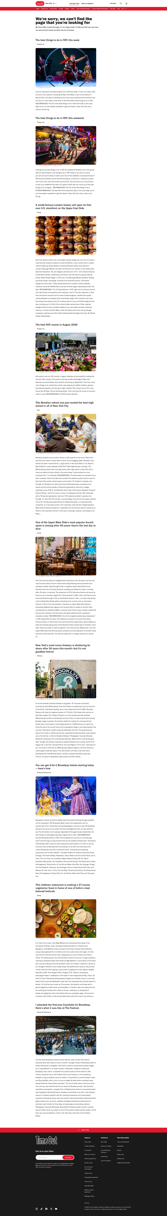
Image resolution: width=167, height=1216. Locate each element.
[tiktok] (41, 1209)
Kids (119, 8)
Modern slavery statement (89, 1191)
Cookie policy (88, 1173)
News (37, 8)
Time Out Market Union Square (100, 8)
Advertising (104, 1156)
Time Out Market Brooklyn (83, 8)
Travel (72, 8)
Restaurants (120, 1158)
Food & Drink (53, 8)
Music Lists (120, 1154)
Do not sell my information (89, 1168)
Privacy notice (89, 1163)
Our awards (88, 1150)
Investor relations (90, 1146)
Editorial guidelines (90, 1158)
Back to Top (85, 1130)
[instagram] (37, 1209)
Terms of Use (64, 1163)
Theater (67, 8)
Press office (88, 1142)
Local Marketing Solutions (105, 1151)
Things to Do (44, 8)
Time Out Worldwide (123, 1142)
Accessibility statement (91, 1177)
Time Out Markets (87, 4)
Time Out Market (106, 1161)
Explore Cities (74, 4)
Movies (119, 1150)
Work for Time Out (90, 1154)
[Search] (121, 3)
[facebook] (46, 1209)
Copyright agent (89, 1186)
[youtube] (56, 1209)
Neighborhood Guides (123, 1163)
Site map (87, 1203)
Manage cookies (89, 1196)
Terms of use (88, 1181)
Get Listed (104, 1142)
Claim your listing (106, 1146)
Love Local (112, 8)
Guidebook (120, 1146)
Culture (61, 8)
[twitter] (51, 1209)
